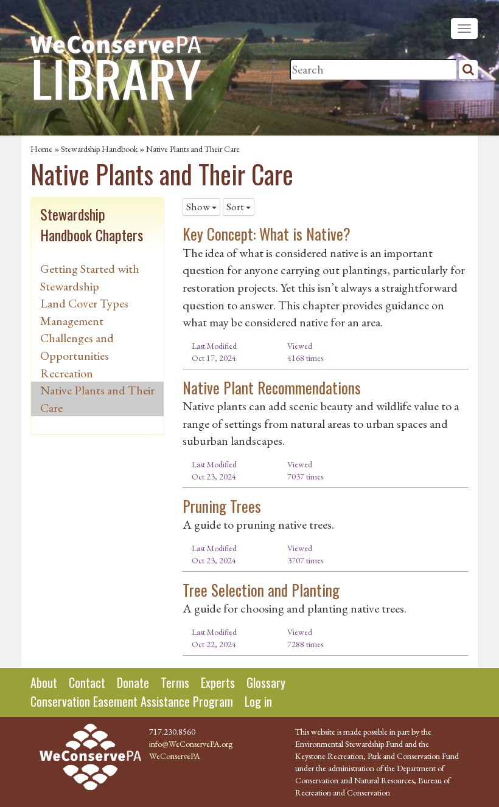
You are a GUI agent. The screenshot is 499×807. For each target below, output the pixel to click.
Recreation (66, 373)
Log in (258, 701)
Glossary (265, 682)
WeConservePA (174, 755)
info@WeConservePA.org (190, 743)
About (43, 682)
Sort (236, 206)
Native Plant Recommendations (272, 387)
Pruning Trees (222, 506)
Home (41, 148)
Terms (175, 682)
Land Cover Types (84, 303)
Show (199, 206)
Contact (87, 682)
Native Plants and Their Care (193, 148)
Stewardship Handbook (99, 148)
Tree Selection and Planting (261, 590)
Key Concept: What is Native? (267, 233)
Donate (133, 682)
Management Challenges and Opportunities (77, 338)
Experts (218, 682)
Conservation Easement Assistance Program (131, 701)
